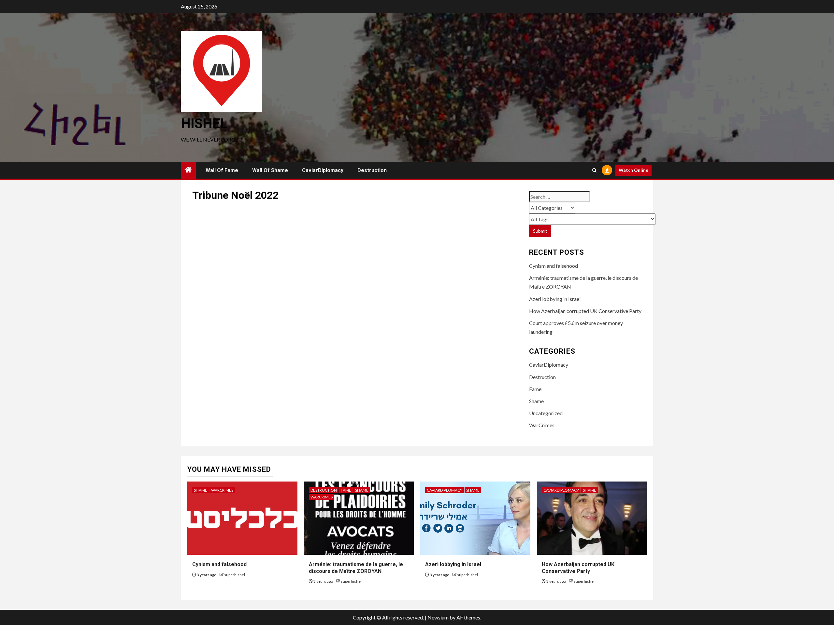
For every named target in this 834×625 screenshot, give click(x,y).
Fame (535, 389)
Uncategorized (546, 413)
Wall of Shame (270, 170)
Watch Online (633, 170)
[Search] (594, 170)
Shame (536, 401)
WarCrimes (541, 425)
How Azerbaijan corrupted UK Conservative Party (585, 311)
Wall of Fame (222, 170)
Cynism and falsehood (553, 266)
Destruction (372, 170)
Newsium (438, 617)
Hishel (204, 123)
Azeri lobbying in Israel (555, 299)
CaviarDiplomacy (322, 170)
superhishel (234, 574)
